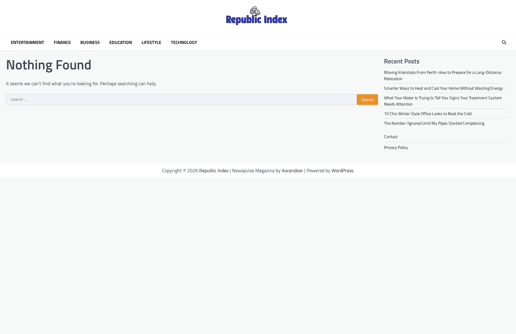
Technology (184, 42)
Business (90, 42)
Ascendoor (292, 170)
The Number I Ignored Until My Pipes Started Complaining (434, 123)
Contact (391, 136)
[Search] (504, 42)
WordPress (342, 170)
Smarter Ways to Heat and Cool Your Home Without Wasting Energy (443, 88)
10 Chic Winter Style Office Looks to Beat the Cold (428, 113)
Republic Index (213, 170)
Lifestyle (151, 42)
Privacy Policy (396, 147)
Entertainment (27, 42)
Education (120, 42)
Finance (62, 42)
